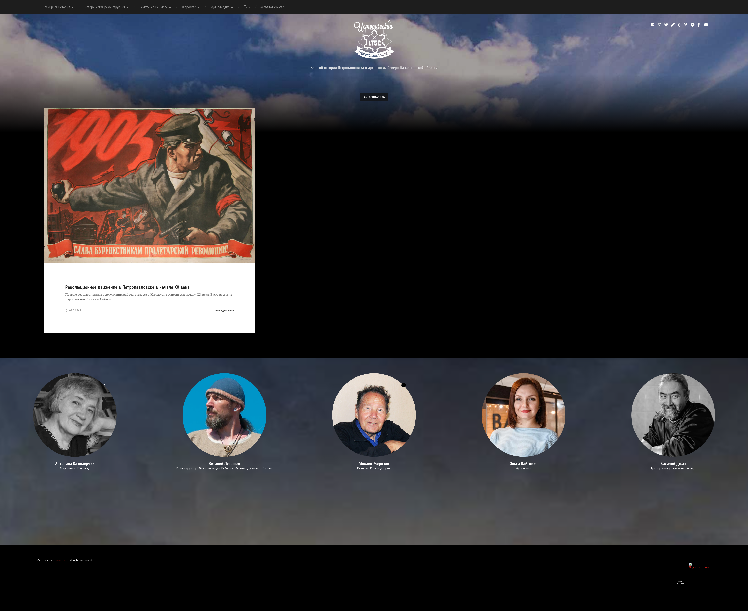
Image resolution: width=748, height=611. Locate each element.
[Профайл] (224, 415)
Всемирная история (56, 7)
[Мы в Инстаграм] (660, 25)
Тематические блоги (153, 7)
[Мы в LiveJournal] (673, 25)
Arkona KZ (61, 560)
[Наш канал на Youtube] (706, 25)
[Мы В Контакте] (653, 25)
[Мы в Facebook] (699, 25)
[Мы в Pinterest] (686, 25)
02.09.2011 (75, 310)
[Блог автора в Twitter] (666, 25)
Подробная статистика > (679, 583)
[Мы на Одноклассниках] (679, 25)
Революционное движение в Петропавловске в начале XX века (127, 287)
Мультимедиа (219, 7)
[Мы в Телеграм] (693, 25)
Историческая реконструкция (104, 7)
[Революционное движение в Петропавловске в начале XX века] (149, 185)
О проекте (189, 7)
